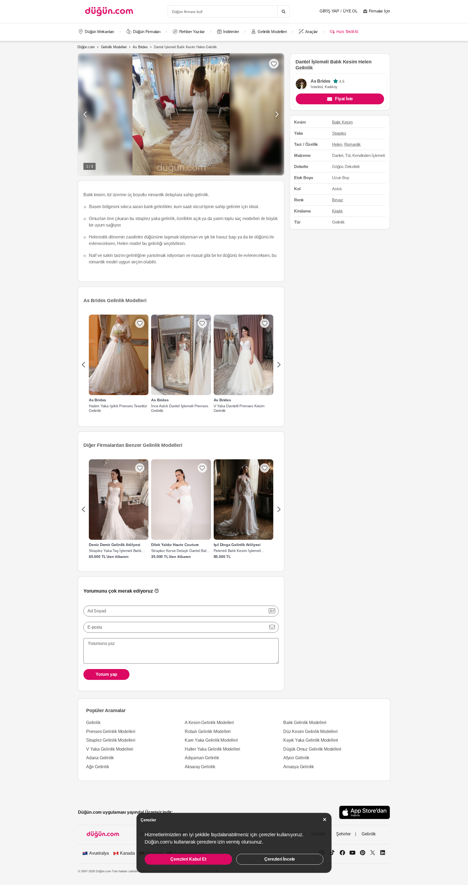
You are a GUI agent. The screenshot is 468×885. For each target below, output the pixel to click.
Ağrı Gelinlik (97, 766)
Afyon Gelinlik (296, 757)
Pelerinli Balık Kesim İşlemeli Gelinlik (237, 550)
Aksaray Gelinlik (200, 766)
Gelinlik (93, 722)
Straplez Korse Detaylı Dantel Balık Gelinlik (180, 550)
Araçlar (311, 31)
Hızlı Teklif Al (347, 31)
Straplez (339, 133)
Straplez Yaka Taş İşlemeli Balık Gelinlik (115, 550)
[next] (278, 365)
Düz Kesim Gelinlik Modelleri (310, 731)
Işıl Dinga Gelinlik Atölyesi (237, 544)
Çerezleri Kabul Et (188, 859)
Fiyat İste (344, 98)
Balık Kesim (342, 122)
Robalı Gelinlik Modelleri (208, 731)
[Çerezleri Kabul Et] (324, 819)
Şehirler (343, 834)
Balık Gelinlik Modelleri (304, 722)
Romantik (352, 144)
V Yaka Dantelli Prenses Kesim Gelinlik (239, 408)
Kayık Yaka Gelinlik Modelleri (310, 740)
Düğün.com (86, 47)
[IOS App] (364, 812)
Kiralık (337, 211)
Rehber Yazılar (192, 31)
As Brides (140, 47)
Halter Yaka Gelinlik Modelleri (212, 749)
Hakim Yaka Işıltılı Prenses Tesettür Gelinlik (118, 408)
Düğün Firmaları (147, 31)
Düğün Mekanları (99, 31)
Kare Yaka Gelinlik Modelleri (211, 740)
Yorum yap (106, 674)
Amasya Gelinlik (298, 766)
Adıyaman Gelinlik (202, 757)
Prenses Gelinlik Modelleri (110, 731)
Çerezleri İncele (279, 859)
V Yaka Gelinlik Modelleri (109, 749)
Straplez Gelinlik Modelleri (110, 740)
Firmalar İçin (379, 11)
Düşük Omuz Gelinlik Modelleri (312, 749)
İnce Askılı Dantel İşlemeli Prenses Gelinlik (179, 408)
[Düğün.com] (109, 11)
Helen (337, 144)
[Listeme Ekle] (139, 323)
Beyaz (337, 200)
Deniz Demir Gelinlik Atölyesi (114, 544)
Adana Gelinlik (100, 757)
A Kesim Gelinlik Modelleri (209, 722)
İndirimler (231, 31)
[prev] (83, 365)
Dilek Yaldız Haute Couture (175, 544)
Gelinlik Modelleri (272, 31)
